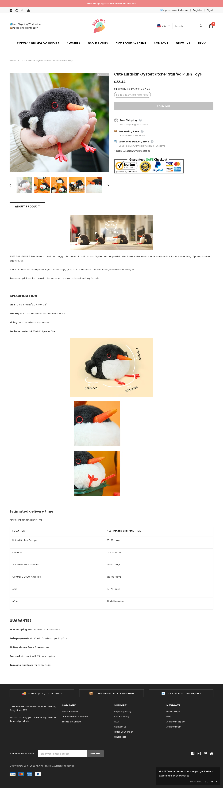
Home (13, 60)
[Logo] (99, 26)
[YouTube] (29, 10)
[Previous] (13, 185)
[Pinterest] (23, 10)
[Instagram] (18, 10)
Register (197, 10)
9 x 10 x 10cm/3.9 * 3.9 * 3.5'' (132, 95)
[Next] (106, 185)
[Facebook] (12, 10)
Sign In (210, 10)
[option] (59, 122)
